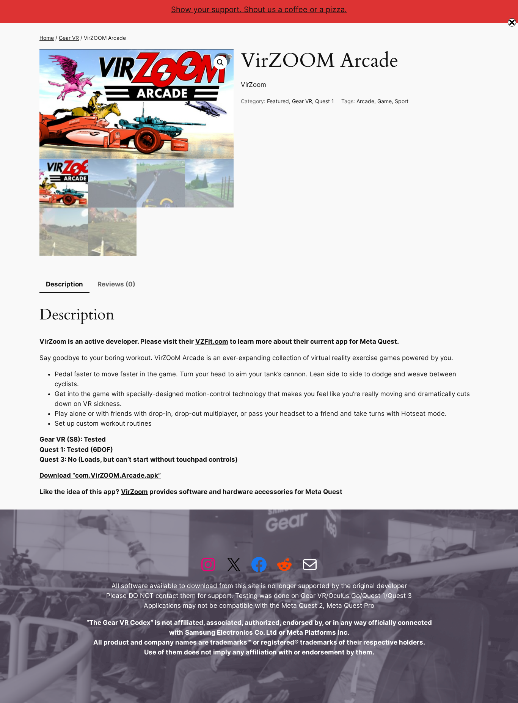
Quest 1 (324, 101)
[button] (220, 62)
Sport (401, 101)
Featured (278, 101)
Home (46, 38)
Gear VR (69, 38)
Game (384, 101)
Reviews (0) (116, 284)
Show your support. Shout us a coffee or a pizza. (259, 9)
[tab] (64, 284)
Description (64, 284)
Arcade (365, 101)
